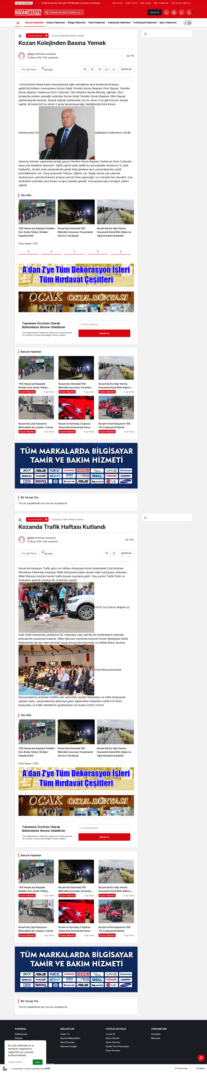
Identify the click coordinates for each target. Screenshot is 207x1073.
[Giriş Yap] (182, 12)
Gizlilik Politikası (15, 1062)
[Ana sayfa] (17, 22)
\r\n (97, 132)
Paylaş (201, 1068)
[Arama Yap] (166, 12)
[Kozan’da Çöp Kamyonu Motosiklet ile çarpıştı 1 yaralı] (36, 414)
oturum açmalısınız (56, 503)
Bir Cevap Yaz (29, 497)
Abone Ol (154, 12)
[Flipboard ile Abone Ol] (47, 69)
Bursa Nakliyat (105, 1064)
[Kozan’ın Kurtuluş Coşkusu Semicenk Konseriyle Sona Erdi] (76, 414)
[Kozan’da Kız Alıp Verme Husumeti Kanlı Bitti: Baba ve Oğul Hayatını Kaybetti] (115, 218)
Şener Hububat (62, 1064)
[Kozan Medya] (28, 12)
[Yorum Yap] (100, 69)
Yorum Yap (182, 1068)
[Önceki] (35, 3)
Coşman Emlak (78, 1064)
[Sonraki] (39, 3)
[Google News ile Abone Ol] (29, 69)
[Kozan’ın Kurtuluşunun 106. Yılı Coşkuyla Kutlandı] (116, 414)
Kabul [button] (37, 1062)
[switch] (187, 22)
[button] (174, 12)
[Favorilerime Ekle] (92, 69)
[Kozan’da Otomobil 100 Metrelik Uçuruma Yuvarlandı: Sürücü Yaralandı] (76, 218)
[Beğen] (85, 69)
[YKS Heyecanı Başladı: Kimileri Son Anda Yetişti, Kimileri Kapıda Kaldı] (36, 218)
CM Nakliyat (92, 1064)
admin (30, 53)
